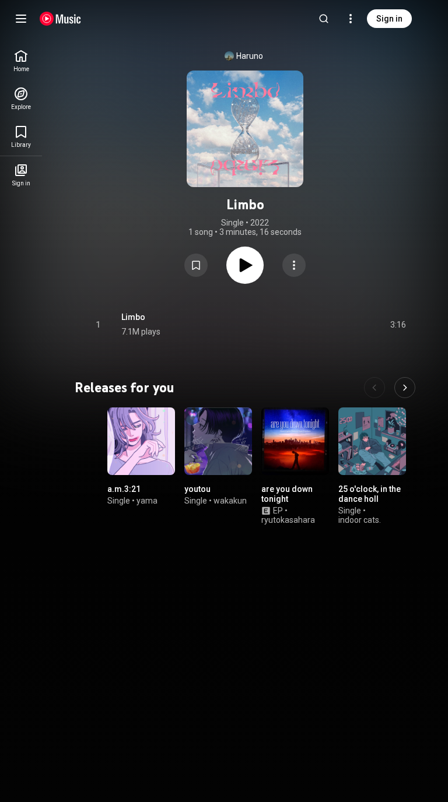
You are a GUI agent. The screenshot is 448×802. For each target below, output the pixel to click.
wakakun (230, 500)
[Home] (60, 19)
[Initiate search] (323, 18)
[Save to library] (196, 265)
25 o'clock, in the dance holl (369, 494)
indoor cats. (359, 520)
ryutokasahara (288, 520)
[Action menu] (294, 265)
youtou (197, 489)
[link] (21, 61)
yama (147, 500)
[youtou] (218, 441)
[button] (196, 265)
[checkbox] (398, 325)
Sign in (389, 18)
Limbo (133, 317)
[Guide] (21, 19)
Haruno (249, 56)
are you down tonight (287, 494)
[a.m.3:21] (141, 441)
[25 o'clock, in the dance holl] (372, 441)
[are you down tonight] (295, 441)
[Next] (405, 387)
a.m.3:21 (124, 489)
